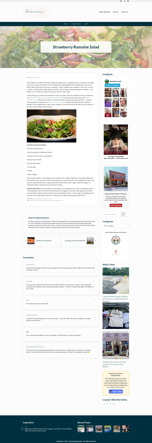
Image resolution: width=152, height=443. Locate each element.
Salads (49, 199)
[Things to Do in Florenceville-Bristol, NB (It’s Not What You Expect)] (125, 428)
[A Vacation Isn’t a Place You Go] (90, 428)
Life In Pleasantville (75, 441)
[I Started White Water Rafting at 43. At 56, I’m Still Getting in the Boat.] (81, 428)
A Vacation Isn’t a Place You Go (115, 331)
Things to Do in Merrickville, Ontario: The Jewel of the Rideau (114, 364)
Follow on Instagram (112, 85)
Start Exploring (116, 205)
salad (42, 200)
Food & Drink (37, 199)
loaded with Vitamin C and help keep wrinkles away (46, 98)
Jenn (27, 300)
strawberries (49, 200)
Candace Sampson (34, 77)
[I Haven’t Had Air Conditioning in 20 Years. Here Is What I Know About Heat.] (107, 428)
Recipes (44, 199)
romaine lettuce (35, 200)
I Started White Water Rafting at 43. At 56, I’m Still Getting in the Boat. (115, 298)
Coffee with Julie (31, 315)
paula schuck (30, 264)
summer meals (58, 200)
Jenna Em (29, 281)
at (94, 264)
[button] (108, 92)
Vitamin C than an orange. (57, 102)
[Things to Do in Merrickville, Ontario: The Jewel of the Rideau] (98, 428)
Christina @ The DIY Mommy (35, 347)
